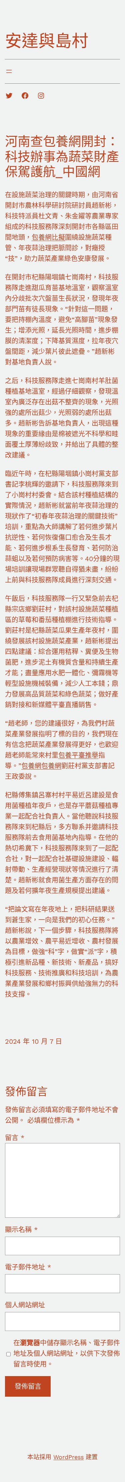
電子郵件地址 (28, 1267)
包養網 (31, 766)
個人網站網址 (25, 1305)
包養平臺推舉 (78, 755)
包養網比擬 (48, 237)
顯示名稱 (21, 1230)
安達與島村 (46, 41)
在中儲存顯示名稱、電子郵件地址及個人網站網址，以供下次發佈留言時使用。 (66, 1353)
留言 (14, 1138)
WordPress (68, 1456)
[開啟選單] (9, 71)
